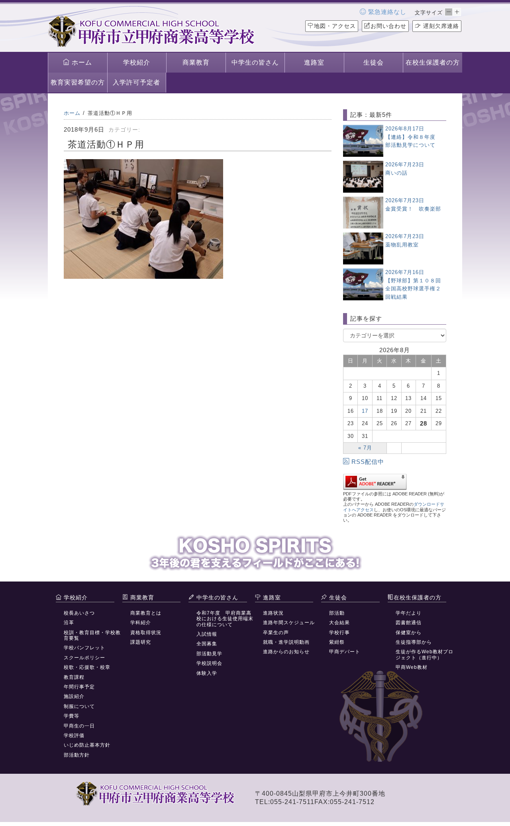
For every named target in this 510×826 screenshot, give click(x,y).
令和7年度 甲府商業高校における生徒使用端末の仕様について (224, 618)
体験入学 (206, 673)
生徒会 (373, 62)
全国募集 (206, 644)
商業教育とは (145, 613)
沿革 (69, 622)
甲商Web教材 (412, 667)
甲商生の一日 (79, 726)
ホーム (81, 62)
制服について (79, 706)
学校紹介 (136, 62)
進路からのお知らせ (286, 651)
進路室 (314, 62)
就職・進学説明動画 (286, 642)
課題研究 (140, 642)
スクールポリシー (84, 657)
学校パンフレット (84, 648)
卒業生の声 (276, 632)
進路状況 (273, 613)
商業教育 (196, 62)
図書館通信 (409, 622)
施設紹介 (74, 696)
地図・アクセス (335, 26)
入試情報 (206, 634)
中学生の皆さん (255, 62)
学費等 (71, 716)
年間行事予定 (79, 687)
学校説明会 (209, 663)
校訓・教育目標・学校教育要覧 (92, 635)
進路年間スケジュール (289, 622)
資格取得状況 (145, 632)
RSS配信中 (367, 461)
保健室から (409, 632)
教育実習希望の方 (78, 82)
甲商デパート (344, 651)
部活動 (337, 613)
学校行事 (339, 632)
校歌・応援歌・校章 (87, 667)
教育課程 (74, 677)
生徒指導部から (414, 642)
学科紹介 (140, 622)
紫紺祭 (337, 642)
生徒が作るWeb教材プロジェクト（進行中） (424, 654)
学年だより (409, 613)
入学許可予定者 (136, 82)
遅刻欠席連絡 (440, 26)
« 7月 (365, 448)
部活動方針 (77, 755)
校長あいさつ (79, 613)
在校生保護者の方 (433, 62)
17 (365, 411)
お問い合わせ (388, 26)
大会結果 (339, 622)
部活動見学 (209, 653)
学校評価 (74, 735)
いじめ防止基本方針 (87, 745)
